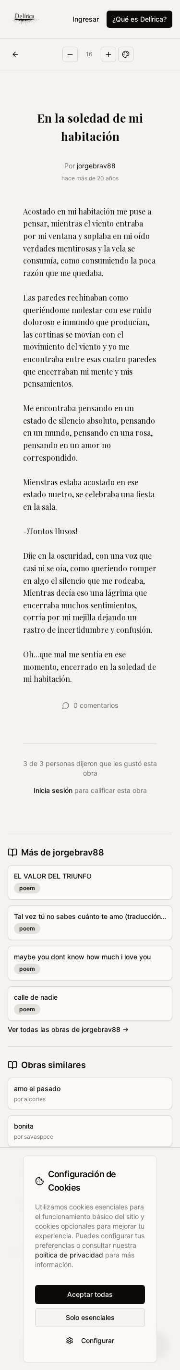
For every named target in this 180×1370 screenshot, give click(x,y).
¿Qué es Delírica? (139, 19)
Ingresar (85, 19)
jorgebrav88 (96, 166)
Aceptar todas (90, 1294)
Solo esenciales (90, 1317)
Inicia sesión (53, 790)
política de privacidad (69, 1255)
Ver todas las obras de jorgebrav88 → (68, 1029)
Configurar (97, 1340)
